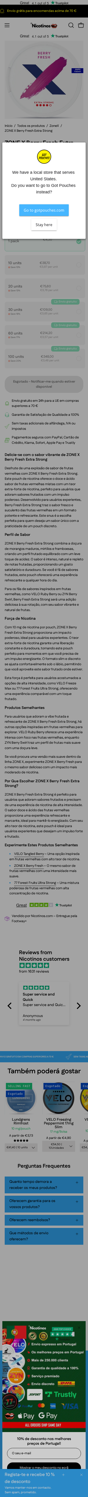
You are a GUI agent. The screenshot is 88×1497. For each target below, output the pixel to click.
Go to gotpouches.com (44, 210)
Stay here (44, 224)
